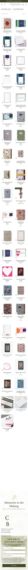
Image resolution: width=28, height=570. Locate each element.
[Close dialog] (25, 538)
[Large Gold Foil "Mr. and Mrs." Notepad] (7, 402)
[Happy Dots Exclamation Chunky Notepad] (7, 79)
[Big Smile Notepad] (7, 365)
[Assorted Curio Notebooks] (7, 153)
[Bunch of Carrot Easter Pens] (21, 193)
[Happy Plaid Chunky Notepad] (21, 60)
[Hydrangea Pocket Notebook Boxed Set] (21, 153)
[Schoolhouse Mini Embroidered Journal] (7, 23)
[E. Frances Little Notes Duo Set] (7, 116)
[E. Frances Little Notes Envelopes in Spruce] (21, 23)
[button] (5, 4)
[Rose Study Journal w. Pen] (21, 135)
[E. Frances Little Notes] (21, 330)
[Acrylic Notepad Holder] (21, 402)
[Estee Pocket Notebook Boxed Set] (7, 175)
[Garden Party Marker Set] (7, 383)
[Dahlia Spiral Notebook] (7, 309)
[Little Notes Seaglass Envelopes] (7, 253)
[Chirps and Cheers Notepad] (7, 98)
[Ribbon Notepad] (21, 235)
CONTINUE (14, 565)
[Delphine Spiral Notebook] (7, 135)
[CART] (26, 4)
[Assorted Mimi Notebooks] (21, 214)
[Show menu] (2, 4)
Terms (19, 562)
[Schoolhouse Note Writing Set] (21, 175)
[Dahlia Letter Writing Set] (21, 347)
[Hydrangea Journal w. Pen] (21, 116)
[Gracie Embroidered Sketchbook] (7, 290)
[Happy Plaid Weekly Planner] (21, 42)
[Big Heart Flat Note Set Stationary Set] (21, 253)
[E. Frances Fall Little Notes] (7, 214)
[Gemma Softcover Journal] (21, 290)
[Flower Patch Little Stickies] (21, 79)
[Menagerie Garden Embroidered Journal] (21, 383)
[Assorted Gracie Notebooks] (21, 309)
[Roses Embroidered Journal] (21, 271)
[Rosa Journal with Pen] (7, 235)
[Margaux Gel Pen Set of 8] (21, 365)
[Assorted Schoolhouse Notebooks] (7, 193)
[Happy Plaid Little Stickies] (7, 60)
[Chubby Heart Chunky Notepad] (7, 271)
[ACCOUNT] (23, 4)
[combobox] (4, 548)
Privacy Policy (15, 562)
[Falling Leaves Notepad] (7, 330)
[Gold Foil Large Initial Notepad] (7, 421)
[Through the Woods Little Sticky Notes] (7, 42)
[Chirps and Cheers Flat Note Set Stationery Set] (21, 98)
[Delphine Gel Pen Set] (7, 347)
